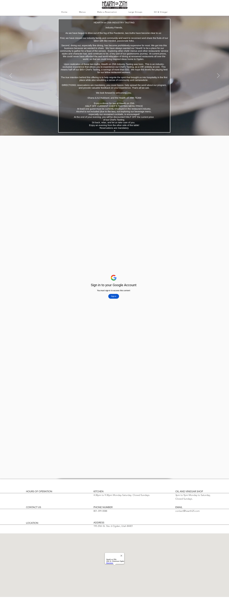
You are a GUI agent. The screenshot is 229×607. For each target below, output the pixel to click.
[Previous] (11, 75)
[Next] (218, 75)
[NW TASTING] (114, 130)
